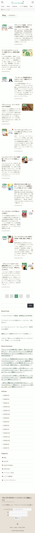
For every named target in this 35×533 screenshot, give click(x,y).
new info (6, 461)
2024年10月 (6, 440)
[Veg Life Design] (17, 2)
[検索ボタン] (2, 2)
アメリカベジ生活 (9, 472)
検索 (30, 305)
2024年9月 (6, 444)
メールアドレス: (8, 509)
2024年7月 (6, 448)
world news (7, 469)
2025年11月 (6, 410)
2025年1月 (6, 429)
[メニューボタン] (32, 2)
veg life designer (8, 465)
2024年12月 (6, 433)
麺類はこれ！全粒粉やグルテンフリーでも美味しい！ (16, 333)
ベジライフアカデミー (10, 480)
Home (11, 527)
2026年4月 (6, 395)
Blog (5, 457)
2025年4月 (6, 421)
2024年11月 (6, 437)
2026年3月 (6, 399)
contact (15, 527)
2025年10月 (6, 414)
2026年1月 (6, 403)
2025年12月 (6, 406)
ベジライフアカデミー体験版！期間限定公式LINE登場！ (17, 315)
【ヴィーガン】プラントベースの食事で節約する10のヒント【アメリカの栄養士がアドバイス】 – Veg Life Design (17, 353)
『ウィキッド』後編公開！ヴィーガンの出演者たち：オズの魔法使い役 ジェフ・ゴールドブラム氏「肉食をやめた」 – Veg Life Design (17, 363)
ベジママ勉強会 (8, 476)
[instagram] (17, 524)
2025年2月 (6, 425)
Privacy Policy (21, 527)
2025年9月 (6, 418)
